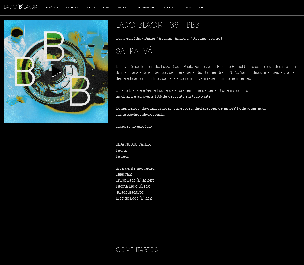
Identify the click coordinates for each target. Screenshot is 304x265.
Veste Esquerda (160, 91)
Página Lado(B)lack (133, 186)
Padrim (186, 7)
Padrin (121, 151)
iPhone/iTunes (145, 7)
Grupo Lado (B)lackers (135, 180)
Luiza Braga (171, 67)
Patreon (168, 7)
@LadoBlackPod (130, 192)
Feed (202, 7)
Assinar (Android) (174, 39)
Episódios (51, 7)
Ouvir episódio (128, 39)
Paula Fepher (194, 67)
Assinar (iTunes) (207, 39)
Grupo (91, 7)
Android (122, 7)
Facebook (72, 7)
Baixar (150, 39)
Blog (106, 7)
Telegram (124, 174)
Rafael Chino (243, 67)
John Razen (218, 67)
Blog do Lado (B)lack (134, 198)
